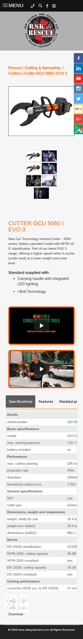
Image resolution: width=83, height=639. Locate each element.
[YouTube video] (41, 326)
